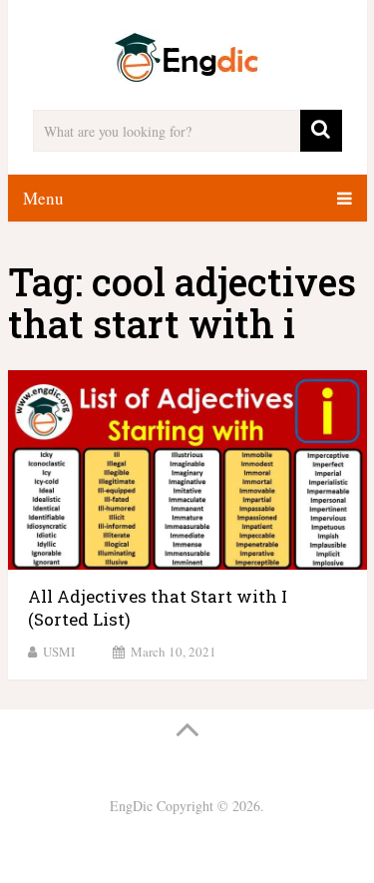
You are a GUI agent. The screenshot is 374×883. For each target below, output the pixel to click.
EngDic (131, 805)
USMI (59, 652)
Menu (43, 198)
